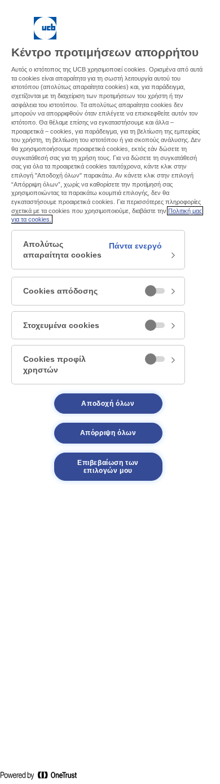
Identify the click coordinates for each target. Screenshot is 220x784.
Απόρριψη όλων (108, 433)
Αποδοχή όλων (107, 403)
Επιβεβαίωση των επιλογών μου (108, 467)
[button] (98, 250)
